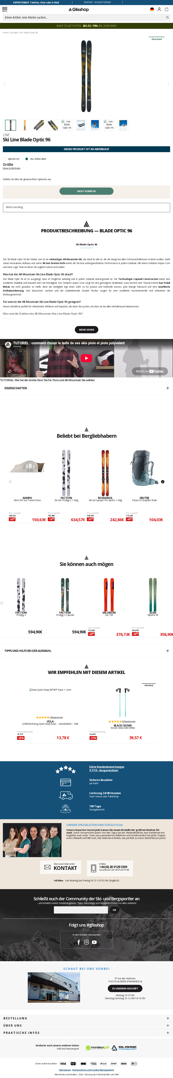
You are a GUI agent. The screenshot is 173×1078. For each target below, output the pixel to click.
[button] (86, 388)
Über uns (12, 1025)
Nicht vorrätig (86, 191)
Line (6, 134)
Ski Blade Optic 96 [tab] (86, 244)
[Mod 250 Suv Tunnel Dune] (27, 473)
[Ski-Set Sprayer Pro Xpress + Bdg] (105, 473)
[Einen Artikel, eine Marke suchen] (167, 17)
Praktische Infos (21, 1033)
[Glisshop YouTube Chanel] (94, 943)
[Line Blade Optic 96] (86, 76)
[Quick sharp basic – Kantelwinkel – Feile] (50, 700)
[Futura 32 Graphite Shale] (144, 473)
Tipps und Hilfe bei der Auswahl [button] (27, 651)
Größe (8, 164)
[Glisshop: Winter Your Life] (78, 9)
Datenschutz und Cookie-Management (93, 1069)
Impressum (65, 1069)
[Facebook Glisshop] (78, 943)
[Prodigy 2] (21, 594)
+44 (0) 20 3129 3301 (113, 867)
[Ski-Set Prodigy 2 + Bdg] (66, 473)
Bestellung (15, 1018)
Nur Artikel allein (38, 158)
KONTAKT (65, 868)
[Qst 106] (109, 594)
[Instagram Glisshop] (86, 943)
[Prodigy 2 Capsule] (65, 594)
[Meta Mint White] (123, 702)
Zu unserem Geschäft (125, 988)
